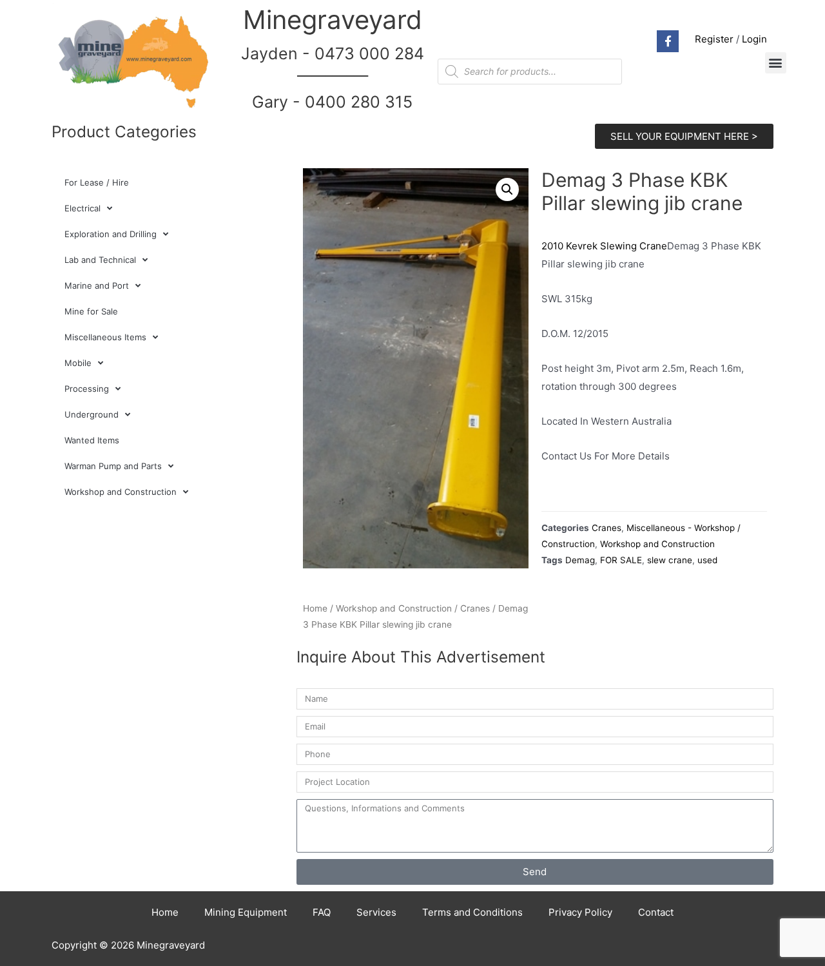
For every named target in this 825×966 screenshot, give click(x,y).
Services (376, 912)
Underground (91, 414)
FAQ (322, 912)
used (707, 560)
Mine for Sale (91, 311)
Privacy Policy (580, 912)
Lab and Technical (100, 260)
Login (754, 39)
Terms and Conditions (472, 912)
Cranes (475, 608)
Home (315, 608)
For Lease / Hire (96, 182)
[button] (775, 62)
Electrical (82, 208)
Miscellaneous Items (105, 337)
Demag (580, 560)
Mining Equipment (245, 912)
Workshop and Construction (120, 492)
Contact (656, 912)
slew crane (669, 560)
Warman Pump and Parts (113, 466)
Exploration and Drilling (110, 234)
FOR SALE (621, 560)
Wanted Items (91, 440)
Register (714, 39)
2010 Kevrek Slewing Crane (604, 246)
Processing (86, 388)
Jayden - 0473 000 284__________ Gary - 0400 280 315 (332, 77)
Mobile (78, 363)
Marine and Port (96, 285)
